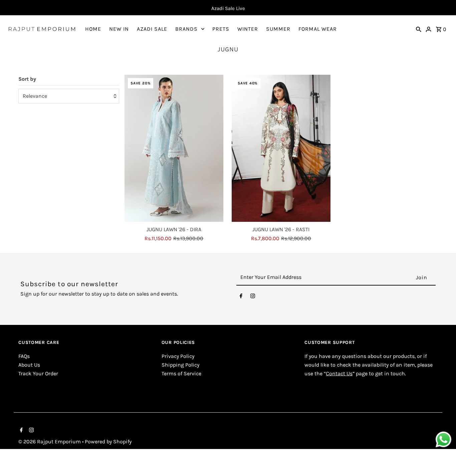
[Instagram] (252, 297)
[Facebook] (241, 297)
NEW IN (119, 29)
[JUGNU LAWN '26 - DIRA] (174, 149)
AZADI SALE (152, 29)
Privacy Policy (178, 356)
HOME (93, 29)
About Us (29, 365)
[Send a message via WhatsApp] (443, 439)
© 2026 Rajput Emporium (50, 441)
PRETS (220, 29)
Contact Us (339, 373)
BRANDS (186, 29)
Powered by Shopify (108, 441)
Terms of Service (181, 373)
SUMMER (278, 29)
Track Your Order (38, 373)
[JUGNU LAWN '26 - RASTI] (281, 149)
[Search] (418, 29)
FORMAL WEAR (317, 29)
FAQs (24, 356)
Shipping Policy (180, 365)
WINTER (247, 29)
